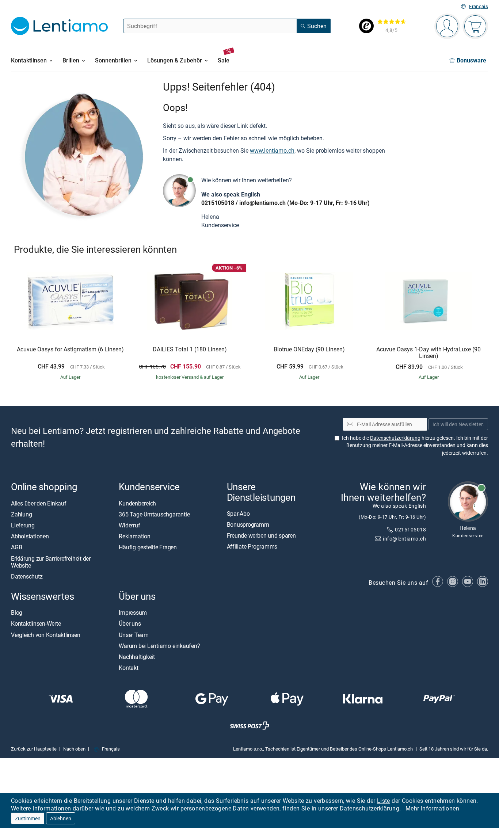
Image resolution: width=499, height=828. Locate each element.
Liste (383, 801)
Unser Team (134, 635)
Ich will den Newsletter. (458, 424)
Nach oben (74, 749)
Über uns (130, 624)
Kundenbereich (137, 503)
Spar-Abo (238, 514)
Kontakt (128, 668)
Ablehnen (60, 818)
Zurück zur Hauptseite (34, 749)
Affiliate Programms (252, 547)
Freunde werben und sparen (261, 536)
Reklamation (134, 537)
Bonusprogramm (248, 524)
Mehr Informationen (432, 808)
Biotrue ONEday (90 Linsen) (309, 349)
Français (478, 6)
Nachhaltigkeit (137, 657)
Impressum (133, 613)
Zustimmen (28, 818)
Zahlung (21, 514)
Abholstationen (30, 537)
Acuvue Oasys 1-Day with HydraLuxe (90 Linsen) (428, 352)
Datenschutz (26, 576)
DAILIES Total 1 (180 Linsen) (190, 349)
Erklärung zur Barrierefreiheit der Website (51, 561)
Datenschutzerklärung (369, 808)
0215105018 (217, 203)
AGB (16, 547)
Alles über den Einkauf (38, 503)
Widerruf (129, 525)
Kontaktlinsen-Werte (36, 624)
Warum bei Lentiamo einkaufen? (159, 646)
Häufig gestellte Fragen (147, 547)
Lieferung (23, 525)
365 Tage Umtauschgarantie (154, 514)
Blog (16, 613)
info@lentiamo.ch (262, 203)
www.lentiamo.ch (272, 150)
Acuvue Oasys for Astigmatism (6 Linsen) (70, 349)
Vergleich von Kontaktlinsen (45, 635)
